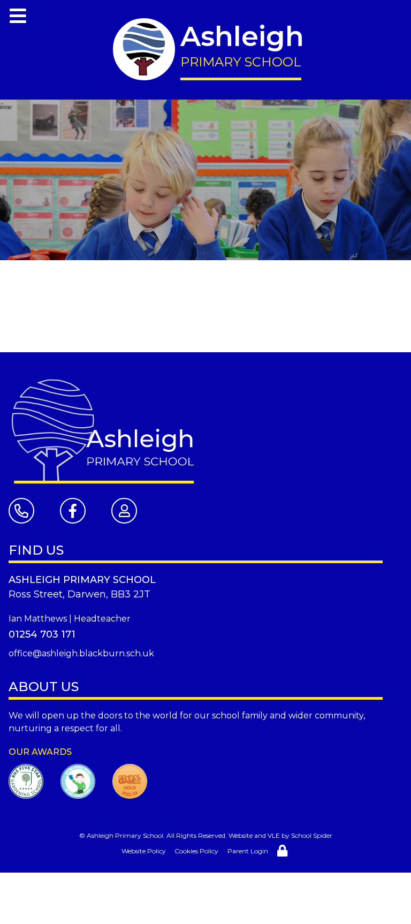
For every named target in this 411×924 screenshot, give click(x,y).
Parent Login (247, 851)
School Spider (311, 835)
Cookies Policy (196, 851)
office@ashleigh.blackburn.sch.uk (81, 653)
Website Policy (143, 851)
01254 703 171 (42, 634)
